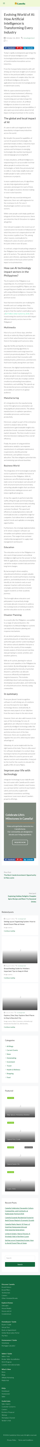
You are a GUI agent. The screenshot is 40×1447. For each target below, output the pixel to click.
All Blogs (10, 1046)
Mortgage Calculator (8, 1346)
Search (20, 1264)
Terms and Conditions (25, 1440)
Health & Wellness (13, 1070)
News (9, 1054)
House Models (6, 1308)
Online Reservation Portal (10, 1333)
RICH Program (7, 1362)
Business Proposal (8, 1412)
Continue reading (9, 931)
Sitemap (4, 1415)
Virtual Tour (6, 1327)
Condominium (6, 1314)
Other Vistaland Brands (10, 1298)
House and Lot (6, 1311)
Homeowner (6, 1394)
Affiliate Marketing (8, 1378)
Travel (9, 1066)
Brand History (6, 1287)
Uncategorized (29, 38)
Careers (4, 1295)
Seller (3, 1396)
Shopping (10, 1073)
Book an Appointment (9, 1330)
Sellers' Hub (6, 1356)
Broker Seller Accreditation (11, 1359)
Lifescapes (5, 1305)
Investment (11, 1062)
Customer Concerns (9, 1407)
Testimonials (6, 1293)
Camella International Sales (11, 1365)
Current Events (12, 1050)
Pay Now (5, 1336)
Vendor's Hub (6, 1420)
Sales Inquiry (6, 1404)
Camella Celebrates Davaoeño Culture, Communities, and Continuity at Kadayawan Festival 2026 (19, 1211)
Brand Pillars (6, 1290)
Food (8, 1077)
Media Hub (5, 1380)
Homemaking (11, 1058)
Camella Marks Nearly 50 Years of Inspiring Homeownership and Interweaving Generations (17, 1227)
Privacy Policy (11, 1440)
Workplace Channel (8, 1418)
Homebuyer (6, 1391)
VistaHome (5, 1343)
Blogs (3, 1375)
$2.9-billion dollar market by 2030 (17, 314)
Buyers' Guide (6, 1324)
